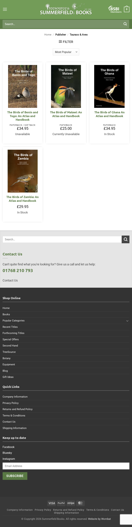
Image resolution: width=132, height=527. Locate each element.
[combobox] (66, 24)
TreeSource (9, 352)
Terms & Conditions (14, 415)
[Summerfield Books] (66, 8)
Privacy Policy (11, 403)
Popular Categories (14, 320)
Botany (6, 358)
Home (47, 34)
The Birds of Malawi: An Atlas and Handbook (66, 114)
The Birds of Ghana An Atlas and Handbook (109, 114)
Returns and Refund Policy (17, 409)
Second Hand (10, 345)
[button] (5, 9)
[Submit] (125, 24)
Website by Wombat (99, 518)
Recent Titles (10, 326)
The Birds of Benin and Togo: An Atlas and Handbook (22, 115)
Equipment (9, 364)
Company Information (15, 396)
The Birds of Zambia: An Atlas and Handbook (22, 198)
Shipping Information (14, 428)
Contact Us (9, 421)
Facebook (8, 447)
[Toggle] (127, 320)
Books (6, 314)
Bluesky (7, 452)
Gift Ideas (8, 377)
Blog (5, 370)
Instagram (9, 458)
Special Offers (11, 339)
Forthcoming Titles (13, 333)
